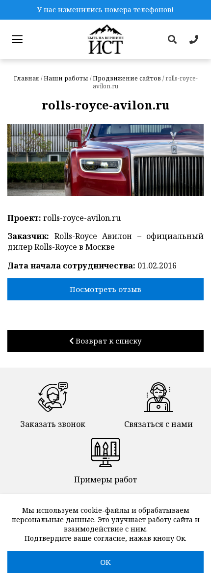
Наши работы (66, 78)
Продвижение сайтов (127, 78)
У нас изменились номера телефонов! (105, 9)
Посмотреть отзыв (105, 289)
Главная (26, 78)
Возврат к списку (108, 341)
